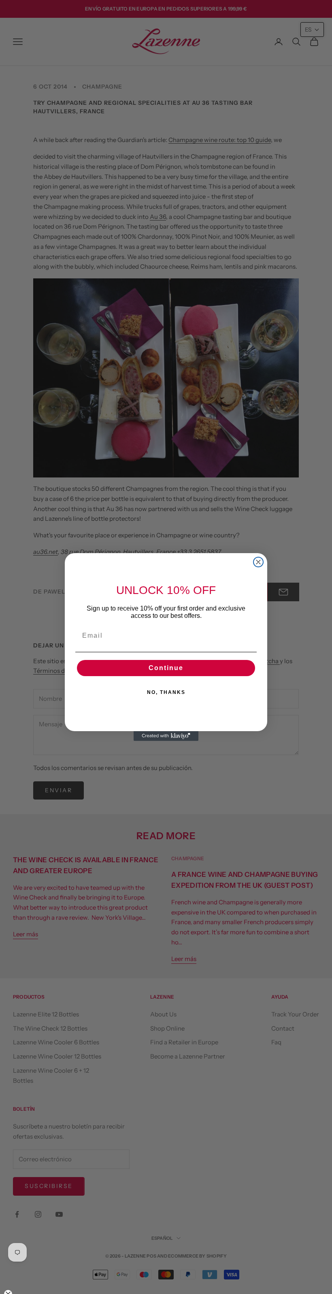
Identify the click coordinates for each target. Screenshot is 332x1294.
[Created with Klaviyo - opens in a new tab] (166, 736)
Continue (166, 667)
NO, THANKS (166, 692)
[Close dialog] (258, 562)
